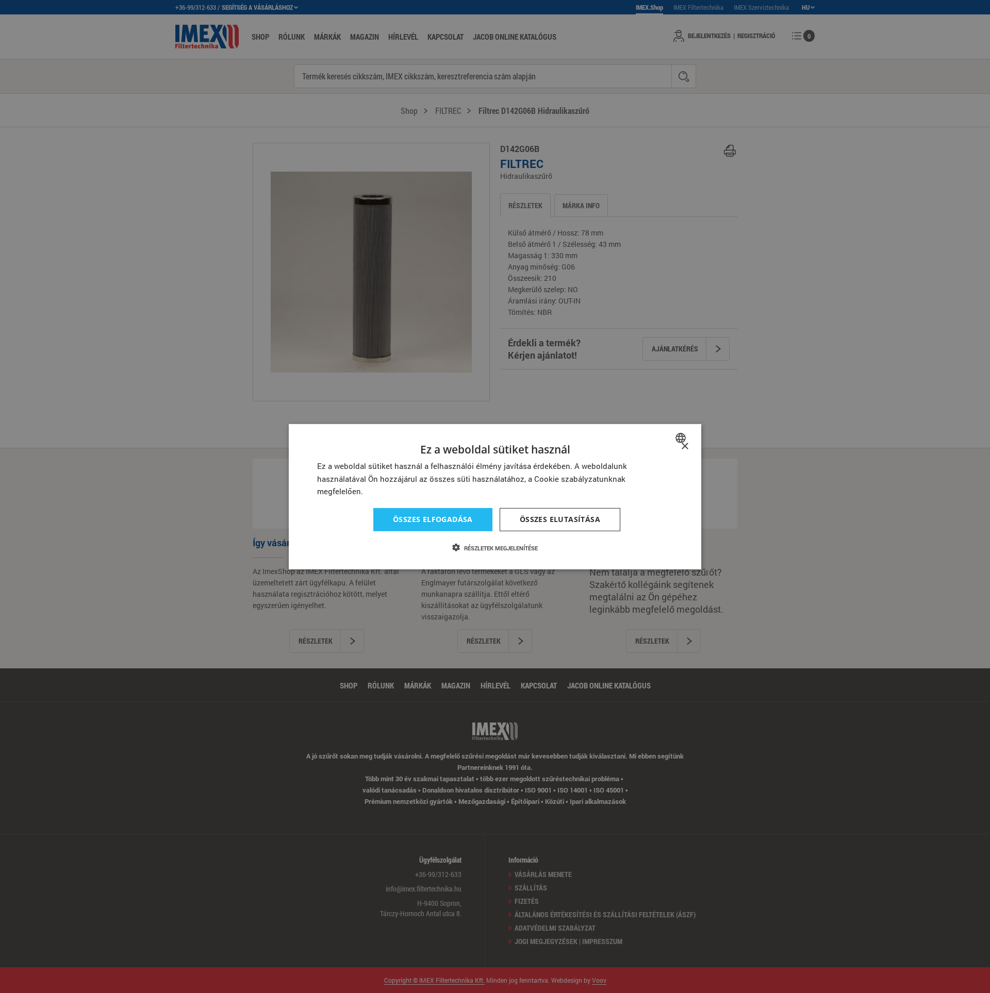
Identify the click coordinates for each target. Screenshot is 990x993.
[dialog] (495, 496)
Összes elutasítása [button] (560, 519)
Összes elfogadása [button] (433, 519)
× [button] (684, 446)
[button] (495, 548)
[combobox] (681, 437)
